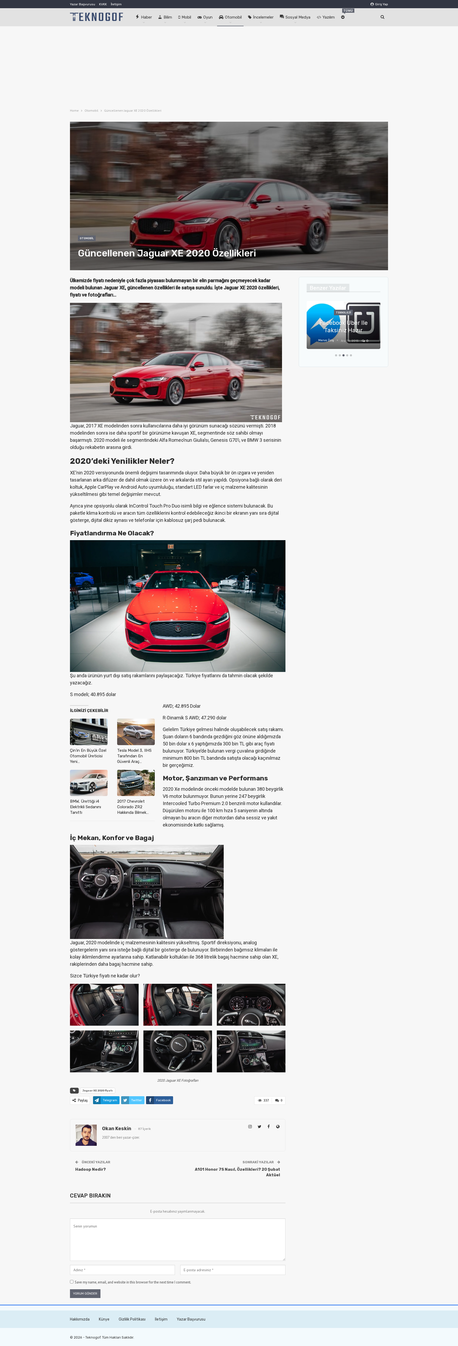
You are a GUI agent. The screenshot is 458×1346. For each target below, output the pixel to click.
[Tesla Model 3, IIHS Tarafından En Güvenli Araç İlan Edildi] (136, 732)
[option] (343, 327)
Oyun (208, 17)
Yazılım (329, 17)
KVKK (103, 4)
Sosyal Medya (297, 17)
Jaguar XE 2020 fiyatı (97, 1090)
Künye (104, 1319)
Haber (146, 17)
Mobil (186, 17)
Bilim (168, 17)
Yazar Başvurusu (82, 4)
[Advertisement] (229, 66)
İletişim (116, 4)
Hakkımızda (80, 1319)
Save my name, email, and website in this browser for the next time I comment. (133, 1282)
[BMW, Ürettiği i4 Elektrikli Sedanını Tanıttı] (89, 783)
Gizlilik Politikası (132, 1319)
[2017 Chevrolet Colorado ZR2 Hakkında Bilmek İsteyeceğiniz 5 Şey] (136, 783)
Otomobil (233, 17)
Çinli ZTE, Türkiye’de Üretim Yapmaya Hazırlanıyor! (343, 323)
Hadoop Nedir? (90, 1169)
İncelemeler (263, 17)
